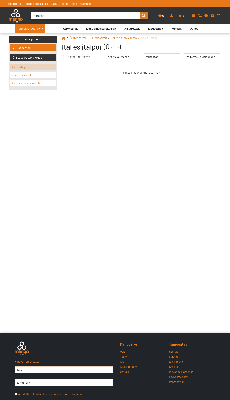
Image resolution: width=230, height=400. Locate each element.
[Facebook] (206, 15)
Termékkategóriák (28, 28)
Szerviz (173, 351)
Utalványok (176, 361)
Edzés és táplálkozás (29, 57)
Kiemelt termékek (79, 56)
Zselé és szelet (21, 75)
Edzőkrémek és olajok (26, 83)
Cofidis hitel (13, 3)
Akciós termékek (118, 56)
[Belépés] (171, 15)
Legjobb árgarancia (36, 3)
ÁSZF (123, 361)
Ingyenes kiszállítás (181, 371)
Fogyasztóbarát (178, 376)
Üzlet (123, 351)
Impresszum (177, 381)
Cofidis (124, 371)
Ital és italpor (20, 67)
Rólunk (64, 3)
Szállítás (174, 366)
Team (123, 356)
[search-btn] (144, 15)
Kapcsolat (86, 3)
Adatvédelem (128, 366)
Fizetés (173, 356)
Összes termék (78, 37)
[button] (181, 15)
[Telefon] (200, 15)
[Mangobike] (63, 37)
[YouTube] (212, 15)
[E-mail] (194, 15)
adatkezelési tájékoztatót (38, 393)
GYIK (54, 3)
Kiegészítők (23, 47)
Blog (74, 3)
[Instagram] (218, 15)
